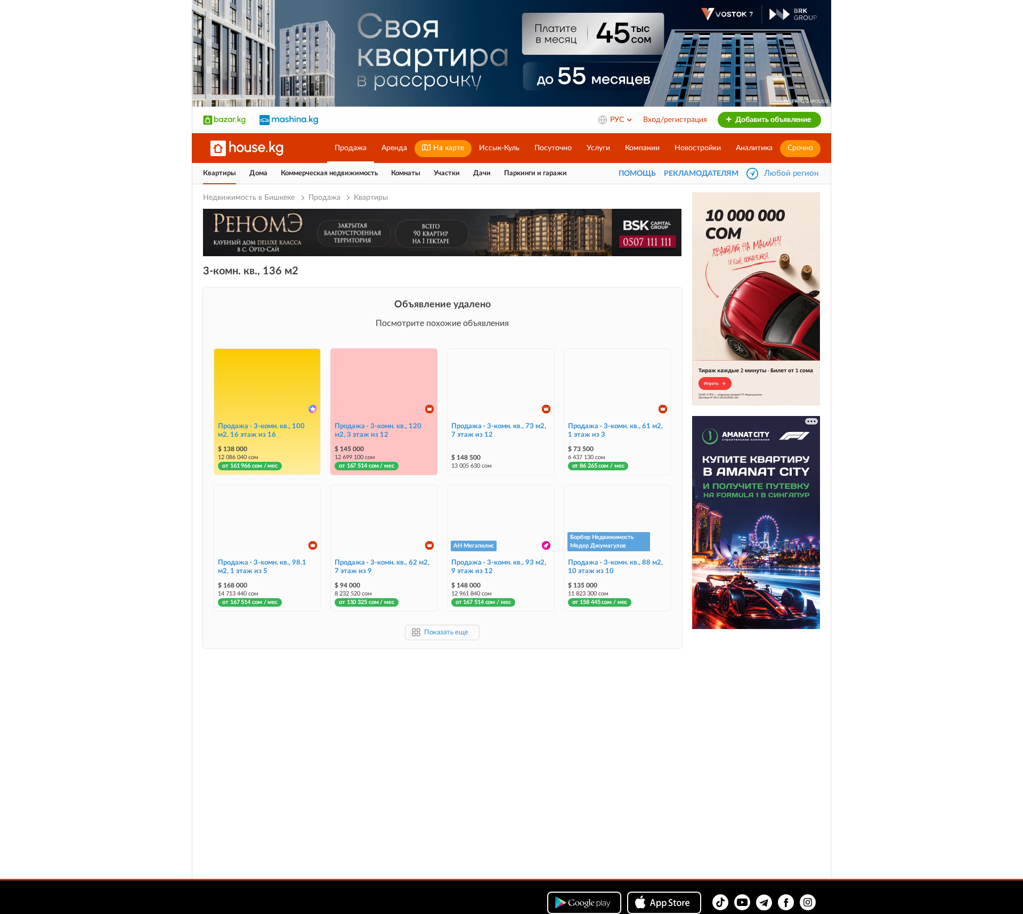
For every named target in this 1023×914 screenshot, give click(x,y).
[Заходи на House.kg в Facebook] (786, 902)
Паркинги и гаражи (535, 173)
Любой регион (791, 173)
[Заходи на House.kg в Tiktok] (720, 902)
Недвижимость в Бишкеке (250, 197)
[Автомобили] (288, 120)
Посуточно (553, 148)
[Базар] (224, 120)
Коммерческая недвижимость (329, 173)
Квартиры (219, 173)
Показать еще (446, 632)
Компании (642, 148)
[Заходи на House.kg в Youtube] (742, 902)
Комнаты (405, 173)
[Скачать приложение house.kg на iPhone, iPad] (664, 903)
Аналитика (754, 148)
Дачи (482, 173)
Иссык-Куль (499, 148)
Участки (447, 173)
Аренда (394, 148)
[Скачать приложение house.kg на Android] (584, 903)
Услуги (598, 148)
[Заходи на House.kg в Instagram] (808, 902)
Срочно (800, 148)
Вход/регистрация (675, 120)
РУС (618, 120)
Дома (258, 173)
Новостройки (698, 148)
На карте (447, 148)
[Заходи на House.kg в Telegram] (764, 902)
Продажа (351, 148)
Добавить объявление (772, 120)
